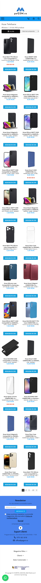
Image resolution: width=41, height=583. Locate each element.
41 (33, 490)
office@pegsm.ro (21, 540)
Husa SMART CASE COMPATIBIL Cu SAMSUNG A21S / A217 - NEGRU (30, 58)
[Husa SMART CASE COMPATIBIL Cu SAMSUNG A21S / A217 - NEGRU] (31, 45)
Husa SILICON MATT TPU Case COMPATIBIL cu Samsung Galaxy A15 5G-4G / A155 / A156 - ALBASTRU (31, 322)
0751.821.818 (21, 537)
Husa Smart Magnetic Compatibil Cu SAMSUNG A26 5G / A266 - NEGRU (10, 133)
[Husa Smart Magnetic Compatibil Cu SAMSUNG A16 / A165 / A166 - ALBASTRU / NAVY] (10, 83)
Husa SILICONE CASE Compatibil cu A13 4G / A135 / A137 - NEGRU (10, 360)
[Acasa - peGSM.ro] (20, 11)
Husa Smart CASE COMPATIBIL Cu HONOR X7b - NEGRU (31, 360)
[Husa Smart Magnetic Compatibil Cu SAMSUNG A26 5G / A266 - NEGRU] (10, 121)
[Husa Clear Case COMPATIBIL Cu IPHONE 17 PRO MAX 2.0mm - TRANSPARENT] (31, 234)
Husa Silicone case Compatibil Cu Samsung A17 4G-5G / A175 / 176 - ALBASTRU (10, 284)
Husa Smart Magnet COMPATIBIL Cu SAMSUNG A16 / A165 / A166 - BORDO (30, 284)
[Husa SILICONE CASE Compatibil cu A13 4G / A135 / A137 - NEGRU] (10, 347)
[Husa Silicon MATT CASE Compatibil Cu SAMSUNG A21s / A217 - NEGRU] (10, 310)
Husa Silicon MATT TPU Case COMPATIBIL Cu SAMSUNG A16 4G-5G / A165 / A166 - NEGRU (31, 96)
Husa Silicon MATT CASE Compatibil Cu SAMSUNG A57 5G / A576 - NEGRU (30, 133)
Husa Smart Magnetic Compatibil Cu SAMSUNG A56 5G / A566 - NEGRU (30, 209)
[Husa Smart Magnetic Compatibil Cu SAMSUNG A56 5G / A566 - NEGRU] (31, 196)
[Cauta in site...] (38, 19)
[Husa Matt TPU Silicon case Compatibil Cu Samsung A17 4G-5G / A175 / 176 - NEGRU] (10, 45)
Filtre (11, 31)
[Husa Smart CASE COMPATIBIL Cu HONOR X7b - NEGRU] (31, 347)
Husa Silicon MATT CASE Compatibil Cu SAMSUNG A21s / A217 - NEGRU (10, 322)
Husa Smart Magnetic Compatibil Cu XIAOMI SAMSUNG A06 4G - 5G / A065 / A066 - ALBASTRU (10, 435)
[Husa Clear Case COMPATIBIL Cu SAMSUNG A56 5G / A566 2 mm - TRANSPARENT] (31, 423)
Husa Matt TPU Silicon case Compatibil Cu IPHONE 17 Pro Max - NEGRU (10, 247)
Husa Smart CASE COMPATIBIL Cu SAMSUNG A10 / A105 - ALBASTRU (30, 171)
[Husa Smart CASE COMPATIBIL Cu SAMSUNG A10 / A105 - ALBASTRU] (31, 159)
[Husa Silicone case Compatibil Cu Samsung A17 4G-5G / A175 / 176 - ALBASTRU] (10, 272)
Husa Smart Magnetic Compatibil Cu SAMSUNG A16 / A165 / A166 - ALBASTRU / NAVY (10, 96)
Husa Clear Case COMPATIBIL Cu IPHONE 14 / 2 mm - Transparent (10, 473)
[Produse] (3, 19)
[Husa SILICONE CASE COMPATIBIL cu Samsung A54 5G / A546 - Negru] (31, 385)
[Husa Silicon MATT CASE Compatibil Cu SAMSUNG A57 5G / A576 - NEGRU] (31, 121)
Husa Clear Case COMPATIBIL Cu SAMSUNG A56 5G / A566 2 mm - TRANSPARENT (30, 435)
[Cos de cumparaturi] (33, 19)
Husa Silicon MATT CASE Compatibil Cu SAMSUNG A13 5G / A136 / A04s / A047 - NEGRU (10, 171)
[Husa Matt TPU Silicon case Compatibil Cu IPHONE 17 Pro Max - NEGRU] (10, 234)
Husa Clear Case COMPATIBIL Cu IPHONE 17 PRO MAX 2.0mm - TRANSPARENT (31, 247)
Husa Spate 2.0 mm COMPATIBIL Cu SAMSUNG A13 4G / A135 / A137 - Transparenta (10, 398)
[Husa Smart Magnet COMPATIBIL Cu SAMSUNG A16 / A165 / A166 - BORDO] (31, 272)
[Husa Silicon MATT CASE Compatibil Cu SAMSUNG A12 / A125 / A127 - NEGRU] (10, 196)
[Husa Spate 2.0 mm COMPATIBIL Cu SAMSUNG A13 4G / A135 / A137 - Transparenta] (10, 385)
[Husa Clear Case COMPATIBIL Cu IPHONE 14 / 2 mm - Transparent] (10, 461)
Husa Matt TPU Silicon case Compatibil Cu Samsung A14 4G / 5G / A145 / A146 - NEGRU (30, 473)
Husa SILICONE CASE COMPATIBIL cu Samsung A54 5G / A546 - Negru (30, 398)
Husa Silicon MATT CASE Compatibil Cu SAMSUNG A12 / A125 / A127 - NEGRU (10, 209)
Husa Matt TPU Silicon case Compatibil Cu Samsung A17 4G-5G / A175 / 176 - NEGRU (10, 58)
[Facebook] (20, 528)
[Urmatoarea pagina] (36, 490)
